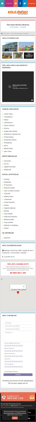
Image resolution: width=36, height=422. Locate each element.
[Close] (24, 286)
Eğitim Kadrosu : (9, 348)
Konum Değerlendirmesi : (12, 343)
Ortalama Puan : (11, 371)
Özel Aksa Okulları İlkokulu (20, 33)
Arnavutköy (14, 27)
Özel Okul (6, 33)
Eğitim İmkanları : (10, 353)
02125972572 (9, 3)
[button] (18, 292)
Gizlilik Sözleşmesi (25, 405)
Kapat (15, 418)
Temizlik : (7, 359)
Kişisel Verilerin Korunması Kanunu (12, 407)
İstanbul (23, 27)
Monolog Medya (6, 405)
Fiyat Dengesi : (9, 364)
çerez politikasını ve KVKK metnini (15, 413)
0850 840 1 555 (19, 273)
